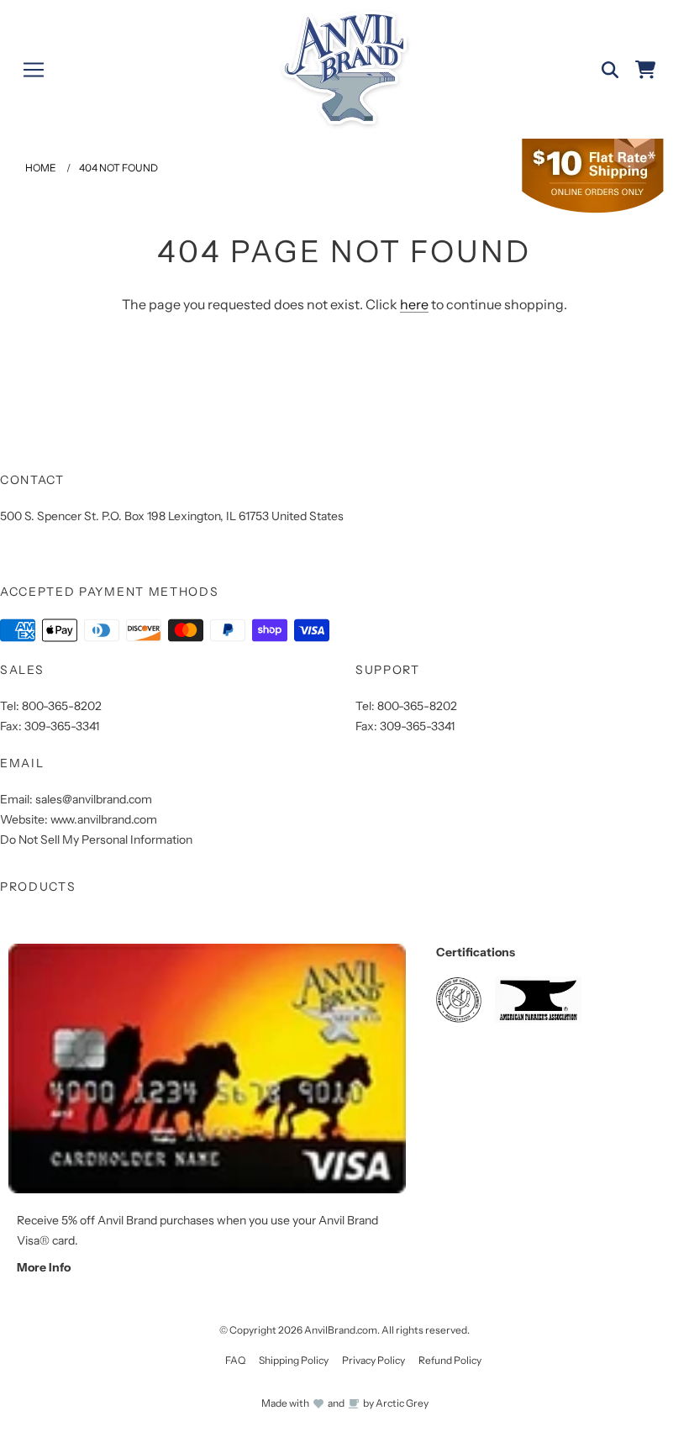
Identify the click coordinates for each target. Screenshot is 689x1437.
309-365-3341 (61, 726)
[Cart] (645, 69)
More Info (44, 1267)
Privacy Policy (373, 1360)
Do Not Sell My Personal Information (96, 839)
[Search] (610, 69)
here (414, 304)
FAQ (235, 1360)
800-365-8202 (62, 705)
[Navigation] (33, 70)
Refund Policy (449, 1360)
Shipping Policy (294, 1360)
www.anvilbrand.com (103, 819)
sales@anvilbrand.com (93, 799)
